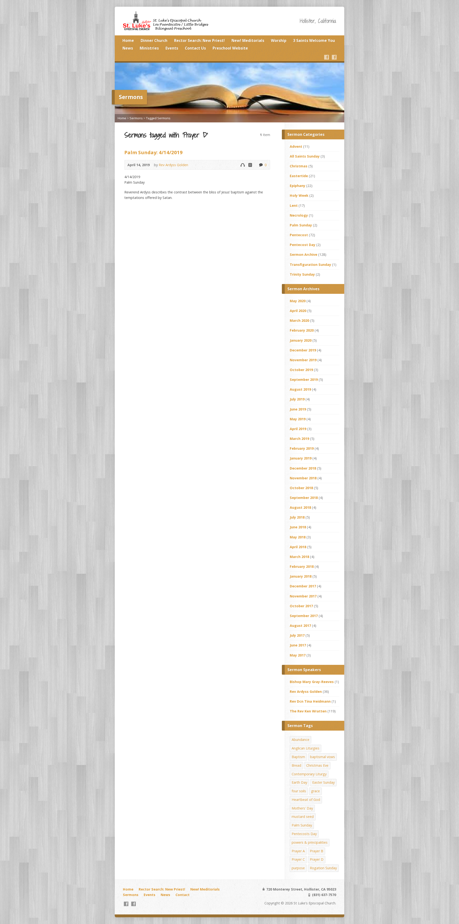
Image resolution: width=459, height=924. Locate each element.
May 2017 (298, 655)
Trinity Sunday (302, 274)
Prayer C (298, 859)
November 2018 (303, 478)
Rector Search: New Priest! (199, 40)
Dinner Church (154, 40)
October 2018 (301, 488)
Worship (278, 40)
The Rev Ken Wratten (308, 711)
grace (315, 791)
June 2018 (298, 527)
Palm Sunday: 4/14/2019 (153, 152)
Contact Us (195, 48)
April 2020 (298, 310)
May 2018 (298, 537)
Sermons (136, 118)
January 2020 (300, 340)
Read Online (250, 165)
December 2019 (303, 350)
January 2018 (300, 576)
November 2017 (303, 596)
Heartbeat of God (306, 799)
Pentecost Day (302, 244)
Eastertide (299, 176)
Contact (182, 894)
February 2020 (302, 330)
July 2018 (297, 517)
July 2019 (297, 399)
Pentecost (299, 235)
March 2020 (299, 320)
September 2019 (304, 379)
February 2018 (302, 566)
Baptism (298, 757)
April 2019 (298, 428)
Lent (294, 205)
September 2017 (304, 615)
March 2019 (299, 438)
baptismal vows (322, 757)
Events (171, 48)
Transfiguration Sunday (310, 264)
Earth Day (299, 782)
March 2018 (299, 556)
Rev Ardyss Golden (173, 165)
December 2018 (303, 468)
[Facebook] (326, 57)
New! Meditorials (247, 40)
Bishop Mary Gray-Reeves (312, 681)
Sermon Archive (303, 254)
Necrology (299, 215)
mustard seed (303, 816)
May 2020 (298, 301)
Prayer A (298, 851)
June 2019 (298, 409)
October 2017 (301, 606)
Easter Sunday (323, 782)
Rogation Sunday (323, 868)
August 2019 (300, 389)
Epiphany (297, 185)
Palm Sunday (301, 225)
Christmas (298, 166)
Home (128, 40)
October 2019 (301, 369)
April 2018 (298, 547)
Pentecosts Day (304, 833)
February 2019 (302, 448)
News (127, 48)
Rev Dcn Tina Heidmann (310, 701)
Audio (242, 165)
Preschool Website (230, 48)
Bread (296, 765)
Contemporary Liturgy (309, 774)
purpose (298, 868)
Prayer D (316, 859)
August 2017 (300, 625)
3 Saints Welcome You (314, 40)
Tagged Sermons (158, 118)
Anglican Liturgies (305, 748)
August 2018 (300, 507)
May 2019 (298, 419)
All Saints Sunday (305, 156)
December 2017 (303, 586)
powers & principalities (310, 842)
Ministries (149, 48)
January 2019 (300, 458)
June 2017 (298, 645)
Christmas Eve (317, 765)
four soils (299, 791)
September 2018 (304, 497)
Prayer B (316, 851)
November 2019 (303, 360)
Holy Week (299, 195)
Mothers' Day (302, 808)
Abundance (300, 739)
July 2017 (297, 635)
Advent (296, 146)
